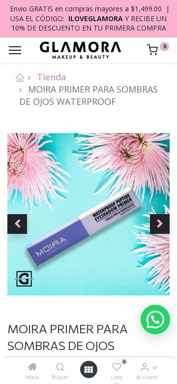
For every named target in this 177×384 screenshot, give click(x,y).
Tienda (51, 77)
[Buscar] (60, 367)
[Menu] (15, 50)
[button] (17, 224)
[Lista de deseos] (116, 367)
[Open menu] (88, 369)
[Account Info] (144, 367)
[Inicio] (32, 367)
